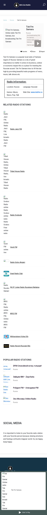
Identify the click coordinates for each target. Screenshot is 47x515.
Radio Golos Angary (17, 262)
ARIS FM (13, 314)
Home (5, 20)
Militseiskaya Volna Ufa (19, 336)
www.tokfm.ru (36, 92)
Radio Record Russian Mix (20, 346)
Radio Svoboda (16, 215)
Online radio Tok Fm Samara (33, 41)
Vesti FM (13, 247)
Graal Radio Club (16, 274)
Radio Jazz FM (16, 129)
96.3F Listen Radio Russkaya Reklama (24, 287)
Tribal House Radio (17, 171)
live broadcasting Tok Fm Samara (33, 36)
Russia (12, 20)
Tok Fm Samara (31, 45)
